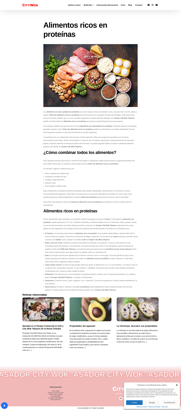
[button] (177, 385)
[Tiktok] (157, 5)
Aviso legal (164, 406)
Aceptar (134, 402)
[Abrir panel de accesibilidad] (4, 405)
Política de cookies (141, 406)
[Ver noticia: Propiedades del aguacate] (90, 309)
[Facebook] (149, 5)
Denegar (152, 402)
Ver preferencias (169, 402)
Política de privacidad (154, 406)
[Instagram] (153, 5)
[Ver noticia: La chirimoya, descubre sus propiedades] (138, 309)
